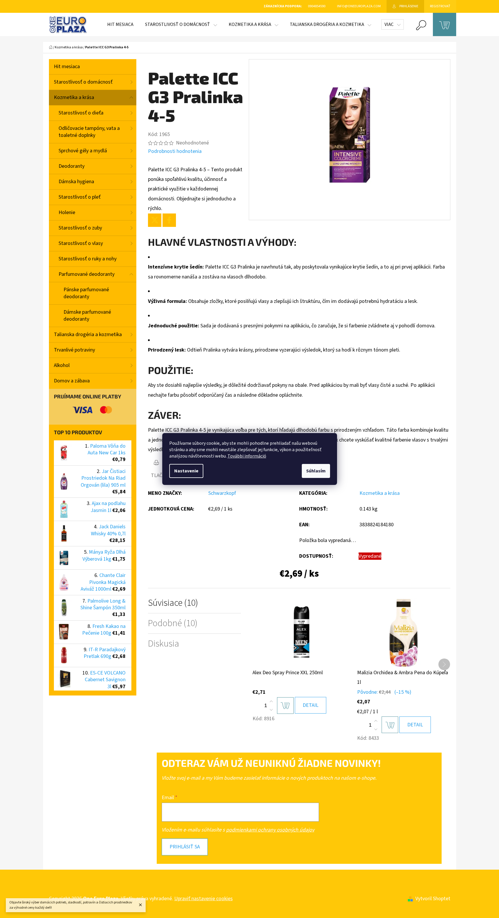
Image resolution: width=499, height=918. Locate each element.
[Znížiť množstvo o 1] (271, 710)
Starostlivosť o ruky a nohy (88, 258)
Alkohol (62, 365)
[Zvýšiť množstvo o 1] (271, 702)
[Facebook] (169, 220)
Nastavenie (186, 471)
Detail (310, 705)
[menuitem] (120, 24)
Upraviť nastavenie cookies (203, 898)
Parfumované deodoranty (86, 274)
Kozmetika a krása (74, 97)
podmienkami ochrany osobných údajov (270, 830)
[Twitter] (154, 220)
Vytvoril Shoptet (432, 898)
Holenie (67, 212)
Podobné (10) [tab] (173, 623)
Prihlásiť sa (185, 846)
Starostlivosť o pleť (79, 197)
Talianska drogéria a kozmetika (88, 334)
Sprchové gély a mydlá (83, 150)
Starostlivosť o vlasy (81, 243)
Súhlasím (316, 471)
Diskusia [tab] (163, 644)
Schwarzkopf (222, 493)
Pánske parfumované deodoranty (86, 293)
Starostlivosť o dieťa (81, 112)
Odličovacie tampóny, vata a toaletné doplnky (89, 132)
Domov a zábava (72, 380)
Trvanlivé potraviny (74, 350)
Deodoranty (71, 166)
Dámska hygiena (76, 181)
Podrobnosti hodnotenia (175, 151)
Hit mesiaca (67, 66)
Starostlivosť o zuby (80, 228)
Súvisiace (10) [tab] (173, 603)
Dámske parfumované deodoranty (87, 315)
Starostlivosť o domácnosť (83, 82)
